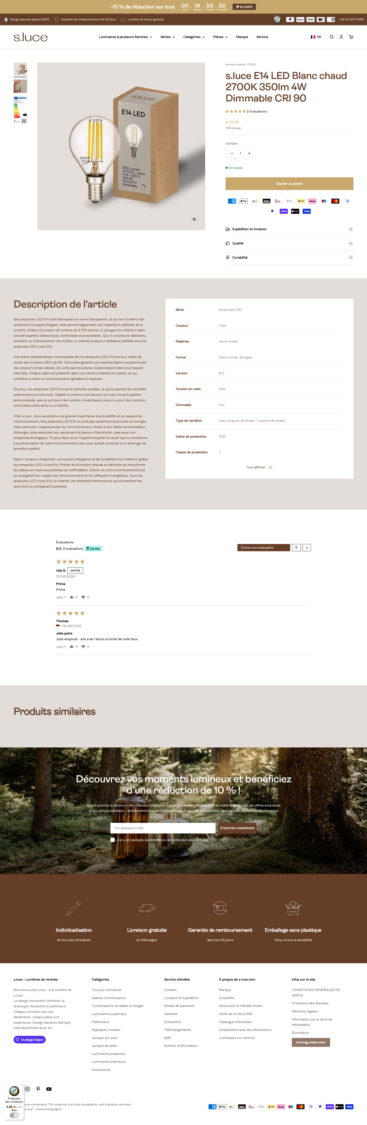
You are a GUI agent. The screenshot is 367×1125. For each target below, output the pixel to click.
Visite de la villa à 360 (236, 1014)
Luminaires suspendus (109, 1014)
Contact (170, 990)
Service (262, 37)
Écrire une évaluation (257, 548)
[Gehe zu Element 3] (20, 110)
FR (319, 37)
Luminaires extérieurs (109, 1062)
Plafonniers (100, 1022)
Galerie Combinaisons (109, 998)
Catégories (191, 37)
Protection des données (310, 1003)
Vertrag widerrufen (311, 1042)
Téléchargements (177, 1030)
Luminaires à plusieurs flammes (123, 37)
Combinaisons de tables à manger (118, 1006)
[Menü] (21, 1086)
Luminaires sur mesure (237, 1038)
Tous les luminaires (106, 990)
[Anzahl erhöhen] (249, 153)
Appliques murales (106, 1030)
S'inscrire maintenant (237, 828)
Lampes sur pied (104, 1038)
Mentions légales (305, 1011)
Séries (166, 37)
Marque (242, 37)
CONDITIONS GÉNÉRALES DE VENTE (316, 992)
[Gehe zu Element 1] (20, 69)
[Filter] (296, 547)
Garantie (171, 1014)
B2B (167, 1038)
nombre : (232, 143)
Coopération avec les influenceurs (245, 1030)
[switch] (14, 1115)
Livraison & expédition (181, 998)
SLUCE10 (246, 6)
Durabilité (226, 998)
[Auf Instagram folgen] (27, 1089)
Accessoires (101, 1070)
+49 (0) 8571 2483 (351, 19)
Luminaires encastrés (108, 1054)
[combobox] (316, 37)
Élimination (300, 1033)
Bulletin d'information (181, 1046)
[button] (236, 111)
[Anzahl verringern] (232, 153)
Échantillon (172, 1022)
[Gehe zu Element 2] (20, 86)
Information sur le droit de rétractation (312, 1022)
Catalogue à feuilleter (235, 1022)
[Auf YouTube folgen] (49, 1089)
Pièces (218, 37)
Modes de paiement (179, 1006)
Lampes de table (104, 1046)
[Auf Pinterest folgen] (38, 1089)
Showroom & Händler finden (241, 1006)
